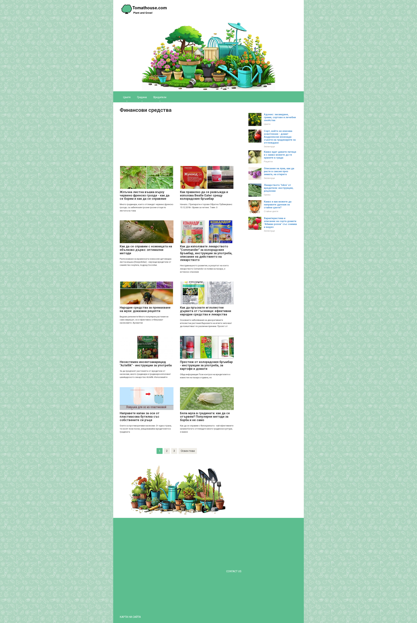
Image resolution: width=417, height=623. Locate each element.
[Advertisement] (177, 140)
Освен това (188, 450)
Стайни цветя (271, 211)
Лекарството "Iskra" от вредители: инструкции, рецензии (278, 188)
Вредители (159, 97)
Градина (142, 97)
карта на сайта (130, 616)
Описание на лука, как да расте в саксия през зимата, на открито (279, 171)
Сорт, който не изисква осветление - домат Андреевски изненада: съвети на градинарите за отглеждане (280, 137)
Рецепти (268, 161)
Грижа (267, 194)
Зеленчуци (269, 146)
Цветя (126, 97)
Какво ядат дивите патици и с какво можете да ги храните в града (280, 154)
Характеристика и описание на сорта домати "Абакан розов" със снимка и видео (280, 222)
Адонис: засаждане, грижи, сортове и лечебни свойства (280, 117)
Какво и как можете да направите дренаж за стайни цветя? (277, 204)
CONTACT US (233, 571)
